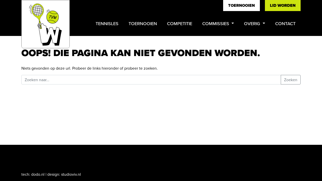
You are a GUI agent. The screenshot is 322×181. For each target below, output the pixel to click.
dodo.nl (38, 174)
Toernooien (241, 5)
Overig (252, 23)
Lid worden (283, 5)
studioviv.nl (71, 174)
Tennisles (107, 23)
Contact (285, 23)
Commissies (216, 23)
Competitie (179, 23)
